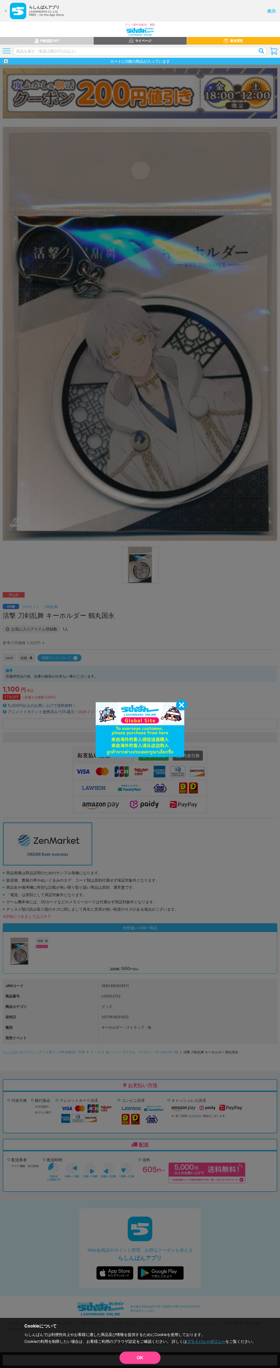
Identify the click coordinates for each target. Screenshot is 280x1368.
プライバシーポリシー (206, 1341)
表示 (271, 11)
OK (140, 1357)
